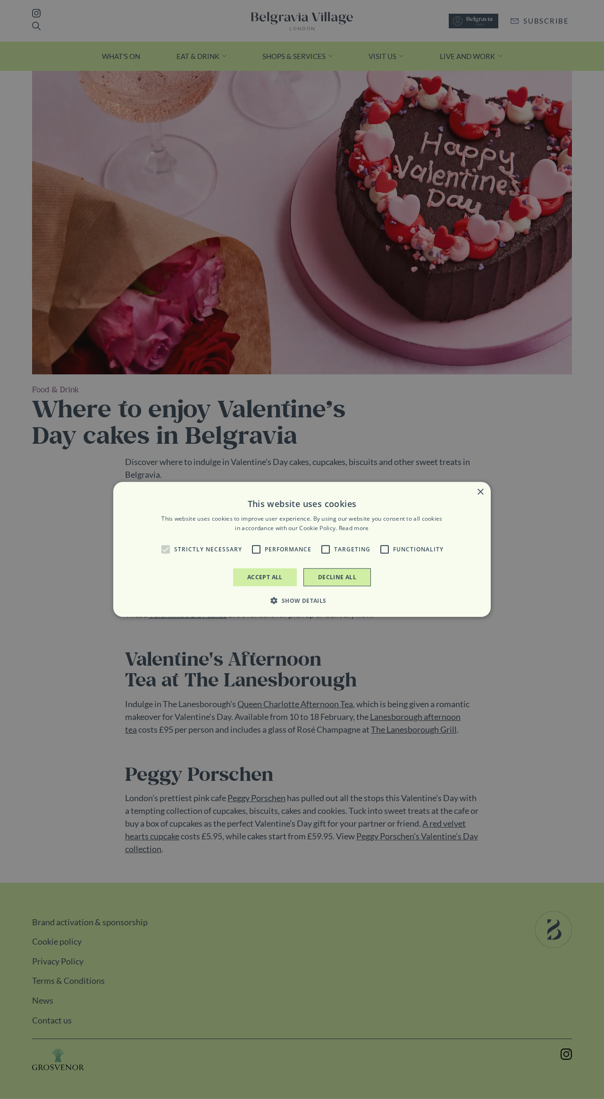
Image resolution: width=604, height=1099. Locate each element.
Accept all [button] (265, 577)
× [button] (480, 492)
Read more (354, 528)
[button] (165, 549)
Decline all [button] (337, 577)
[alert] (302, 549)
